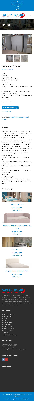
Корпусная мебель (9, 314)
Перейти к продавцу (10, 108)
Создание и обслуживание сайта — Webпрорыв (17, 399)
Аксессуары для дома (10, 335)
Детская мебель (8, 322)
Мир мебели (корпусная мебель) (19, 117)
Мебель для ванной (9, 328)
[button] (6, 112)
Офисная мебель (8, 326)
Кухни (5, 318)
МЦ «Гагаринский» (7, 394)
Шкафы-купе (7, 324)
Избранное (18, 6)
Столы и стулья (8, 330)
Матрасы (6, 332)
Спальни (4, 119)
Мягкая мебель (8, 316)
